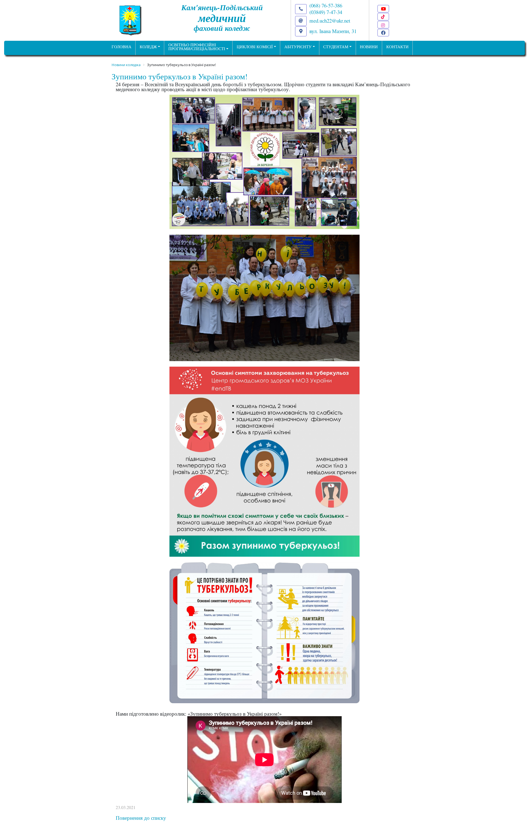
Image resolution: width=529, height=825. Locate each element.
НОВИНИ (369, 46)
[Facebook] (383, 32)
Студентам (335, 46)
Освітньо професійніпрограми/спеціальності (196, 47)
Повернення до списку (141, 817)
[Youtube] (383, 8)
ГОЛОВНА (121, 46)
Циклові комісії (255, 46)
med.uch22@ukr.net (329, 20)
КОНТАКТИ (397, 46)
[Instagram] (383, 24)
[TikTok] (383, 16)
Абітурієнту (298, 46)
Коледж (148, 46)
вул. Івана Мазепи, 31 (333, 31)
